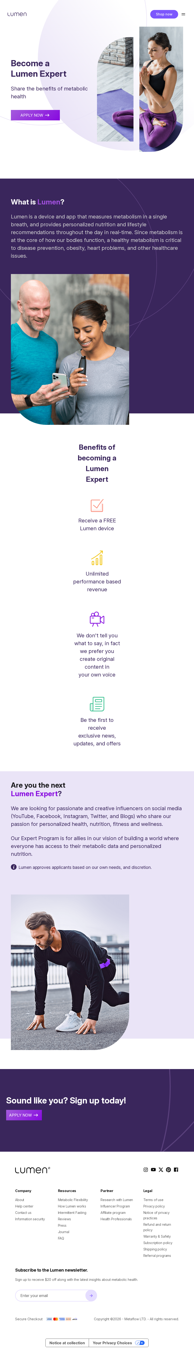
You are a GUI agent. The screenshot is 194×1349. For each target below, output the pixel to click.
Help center (24, 1206)
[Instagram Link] (146, 1170)
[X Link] (161, 1170)
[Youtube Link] (153, 1170)
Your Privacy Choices (112, 1342)
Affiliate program (113, 1213)
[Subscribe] (91, 1295)
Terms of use (153, 1200)
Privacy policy (154, 1206)
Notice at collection (67, 1342)
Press (62, 1225)
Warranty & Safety (157, 1236)
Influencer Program (115, 1206)
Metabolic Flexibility (73, 1200)
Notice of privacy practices (156, 1215)
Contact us (23, 1213)
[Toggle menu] (183, 14)
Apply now (31, 115)
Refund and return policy (157, 1227)
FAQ (61, 1238)
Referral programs (157, 1256)
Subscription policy (157, 1243)
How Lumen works (72, 1206)
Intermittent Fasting (72, 1213)
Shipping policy (155, 1249)
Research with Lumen (117, 1200)
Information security (30, 1219)
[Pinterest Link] (168, 1170)
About (19, 1200)
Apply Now (20, 1115)
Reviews (64, 1219)
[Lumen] (17, 14)
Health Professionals (116, 1219)
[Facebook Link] (176, 1170)
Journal (63, 1232)
